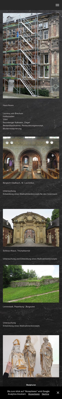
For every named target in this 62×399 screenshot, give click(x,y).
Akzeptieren (34, 394)
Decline (45, 394)
